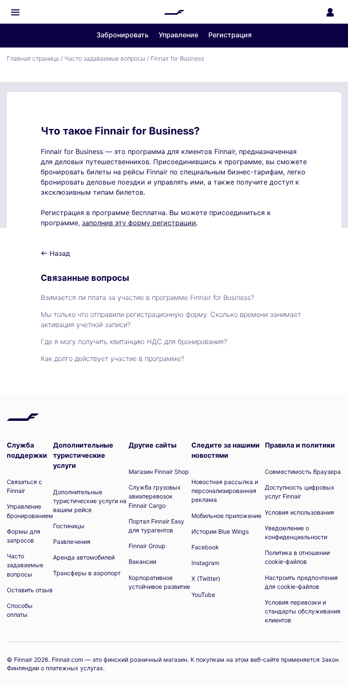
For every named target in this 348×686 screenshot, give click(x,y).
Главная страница (33, 58)
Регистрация (230, 35)
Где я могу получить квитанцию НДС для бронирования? (134, 341)
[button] (15, 12)
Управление (178, 35)
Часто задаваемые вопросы (105, 58)
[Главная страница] (174, 12)
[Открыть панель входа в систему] (330, 12)
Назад (59, 253)
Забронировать (122, 35)
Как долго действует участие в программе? (112, 358)
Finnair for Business (177, 58)
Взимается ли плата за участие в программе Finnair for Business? (147, 297)
